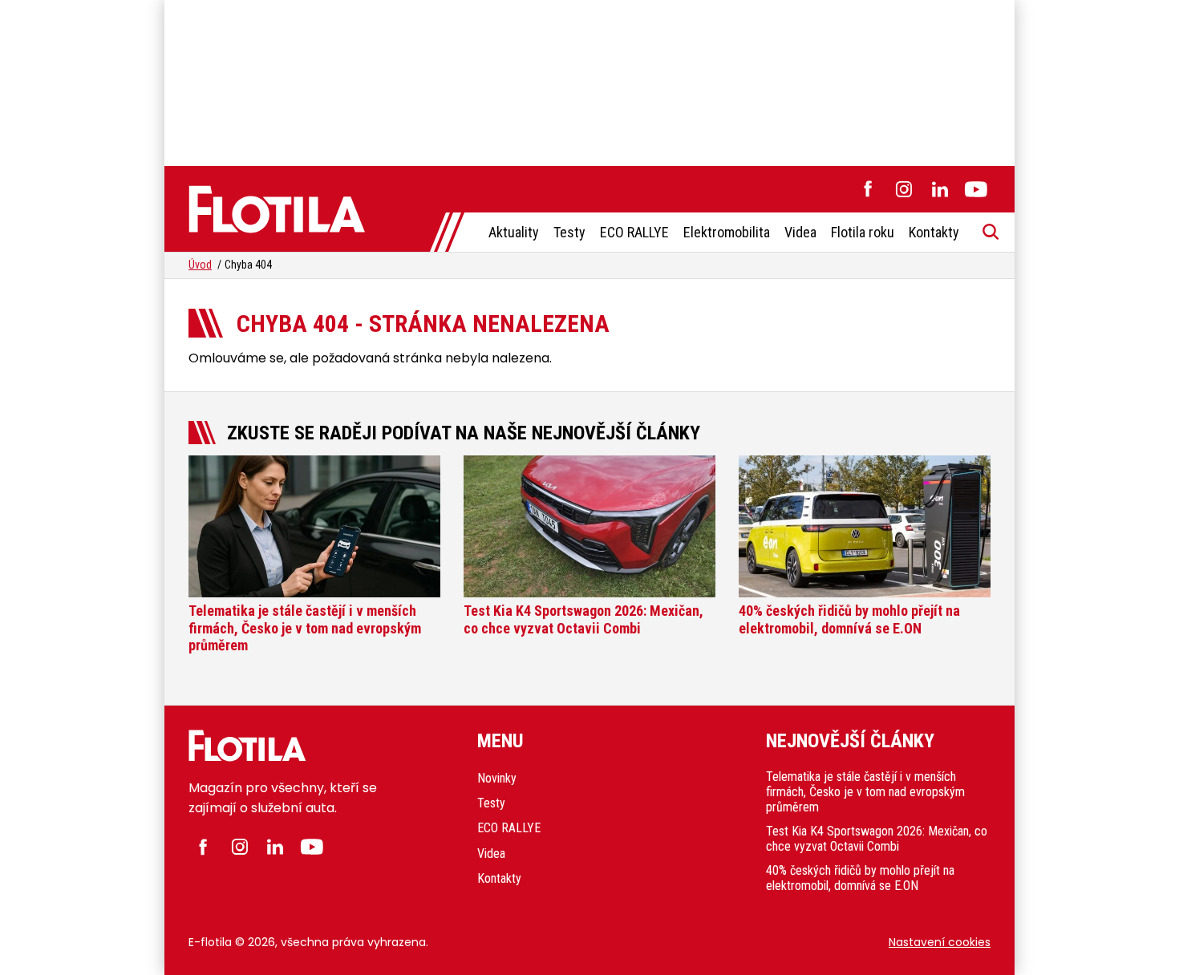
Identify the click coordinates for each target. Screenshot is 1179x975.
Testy (569, 232)
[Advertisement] (589, 80)
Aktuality (513, 232)
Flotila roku (862, 232)
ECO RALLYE (634, 232)
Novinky (497, 778)
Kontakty (934, 232)
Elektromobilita (726, 232)
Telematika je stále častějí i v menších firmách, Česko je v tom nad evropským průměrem (865, 792)
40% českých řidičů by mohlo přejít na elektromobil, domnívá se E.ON (860, 878)
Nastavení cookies (940, 942)
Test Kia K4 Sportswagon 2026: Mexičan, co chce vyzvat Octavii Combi (876, 838)
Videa (800, 232)
